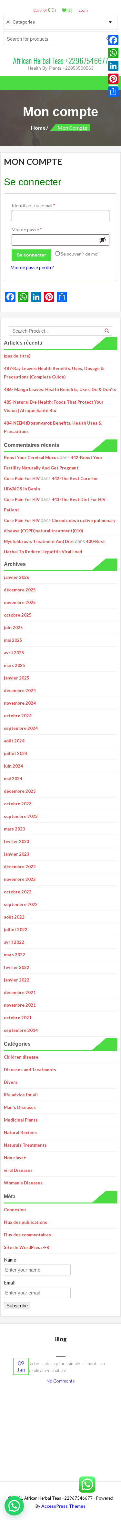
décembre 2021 (20, 992)
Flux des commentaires (27, 1234)
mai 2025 (13, 640)
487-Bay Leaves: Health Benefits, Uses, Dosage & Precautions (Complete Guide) (54, 372)
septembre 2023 (21, 816)
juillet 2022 (15, 929)
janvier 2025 (16, 677)
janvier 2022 (16, 979)
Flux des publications (25, 1222)
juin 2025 (13, 627)
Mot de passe (38, 229)
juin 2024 (13, 766)
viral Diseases (18, 1170)
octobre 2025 (18, 615)
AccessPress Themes (63, 1506)
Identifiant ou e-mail (44, 205)
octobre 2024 (18, 715)
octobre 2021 (18, 1017)
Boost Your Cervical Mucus (31, 457)
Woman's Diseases (23, 1182)
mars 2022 (14, 954)
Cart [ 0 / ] (44, 10)
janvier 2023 (16, 854)
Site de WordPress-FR (26, 1247)
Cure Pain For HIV (22, 478)
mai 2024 (13, 778)
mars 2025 (14, 665)
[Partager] (113, 91)
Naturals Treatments (25, 1145)
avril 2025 (14, 652)
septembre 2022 (21, 904)
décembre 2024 (20, 690)
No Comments (60, 1381)
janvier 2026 (16, 577)
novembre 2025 (20, 602)
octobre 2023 (18, 803)
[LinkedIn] (113, 65)
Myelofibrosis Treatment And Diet (39, 541)
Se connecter (31, 254)
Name (10, 1260)
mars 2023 (14, 828)
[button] (14, 1505)
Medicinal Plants (21, 1119)
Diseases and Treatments (30, 1069)
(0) (69, 10)
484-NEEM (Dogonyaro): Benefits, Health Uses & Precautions (53, 427)
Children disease (21, 1057)
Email (9, 1282)
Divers (10, 1082)
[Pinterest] (113, 78)
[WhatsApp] (113, 52)
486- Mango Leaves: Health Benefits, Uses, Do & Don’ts (60, 389)
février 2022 (16, 967)
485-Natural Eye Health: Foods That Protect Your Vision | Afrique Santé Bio (54, 406)
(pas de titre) (17, 355)
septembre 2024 (21, 728)
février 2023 (16, 841)
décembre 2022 (20, 866)
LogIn (83, 10)
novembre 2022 (20, 879)
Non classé (15, 1157)
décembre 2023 (20, 791)
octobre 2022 (18, 891)
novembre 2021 (20, 1005)
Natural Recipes (20, 1132)
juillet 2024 (15, 753)
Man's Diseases (20, 1107)
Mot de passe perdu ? (32, 267)
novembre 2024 (20, 703)
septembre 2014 (21, 1030)
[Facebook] (113, 40)
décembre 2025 (20, 589)
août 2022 (14, 917)
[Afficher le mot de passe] (102, 239)
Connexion (15, 1209)
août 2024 (14, 740)
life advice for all (21, 1094)
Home (38, 128)
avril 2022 (14, 942)
